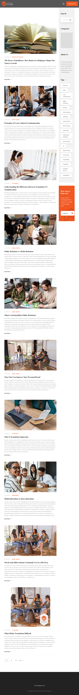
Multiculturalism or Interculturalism (19, 499)
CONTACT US (72, 3)
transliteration (66, 175)
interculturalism (66, 112)
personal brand (66, 141)
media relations (66, 121)
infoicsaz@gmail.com (39, 685)
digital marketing (65, 102)
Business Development (17, 57)
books (64, 90)
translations (65, 164)
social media (66, 155)
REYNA (8, 57)
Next (20, 660)
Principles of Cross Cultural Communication (22, 123)
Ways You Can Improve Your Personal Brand (22, 377)
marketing (65, 116)
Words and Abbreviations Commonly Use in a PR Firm (26, 563)
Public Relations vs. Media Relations (18, 251)
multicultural (66, 130)
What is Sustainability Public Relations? (20, 315)
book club (65, 85)
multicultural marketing (66, 135)
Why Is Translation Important (16, 437)
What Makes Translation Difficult (17, 633)
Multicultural (15, 495)
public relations (16, 119)
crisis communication (66, 95)
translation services (65, 169)
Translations (15, 183)
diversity (65, 107)
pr (63, 146)
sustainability (66, 159)
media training (66, 125)
